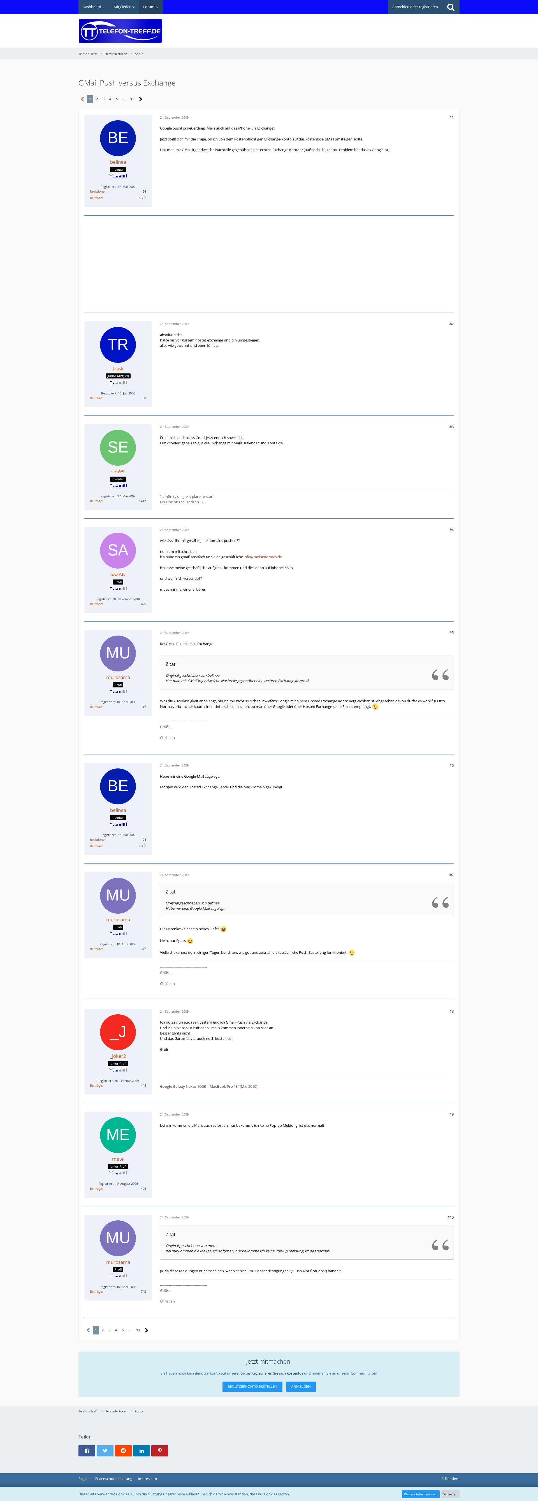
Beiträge (96, 198)
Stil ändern (451, 1478)
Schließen (450, 1494)
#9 (451, 1114)
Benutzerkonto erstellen (252, 1386)
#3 (451, 426)
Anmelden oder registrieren (415, 6)
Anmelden (301, 1386)
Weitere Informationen (420, 1494)
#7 (451, 874)
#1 (451, 117)
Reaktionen (98, 191)
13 (132, 98)
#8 (451, 1011)
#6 (451, 765)
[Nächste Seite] (141, 99)
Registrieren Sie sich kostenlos (277, 1373)
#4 (451, 529)
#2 (451, 323)
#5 (451, 632)
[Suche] (451, 7)
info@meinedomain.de (263, 556)
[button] (86, 1450)
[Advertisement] (358, 27)
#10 (450, 1217)
